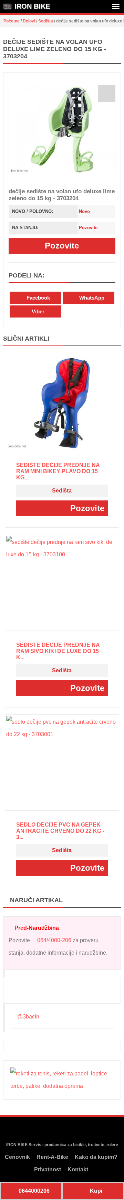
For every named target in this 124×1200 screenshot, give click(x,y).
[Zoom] (106, 93)
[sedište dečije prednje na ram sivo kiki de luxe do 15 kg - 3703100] (62, 582)
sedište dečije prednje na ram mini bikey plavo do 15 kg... (58, 471)
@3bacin (28, 1016)
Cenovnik (17, 1157)
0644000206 (33, 1191)
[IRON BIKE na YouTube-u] (74, 1130)
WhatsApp (91, 298)
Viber (37, 311)
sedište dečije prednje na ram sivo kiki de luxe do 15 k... (58, 651)
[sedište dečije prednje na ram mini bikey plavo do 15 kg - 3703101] (62, 403)
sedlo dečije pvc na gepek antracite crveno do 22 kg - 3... (60, 831)
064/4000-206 (54, 940)
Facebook (37, 298)
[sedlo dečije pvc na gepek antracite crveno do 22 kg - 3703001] (62, 762)
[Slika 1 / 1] (62, 129)
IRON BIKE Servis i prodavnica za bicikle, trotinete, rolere (62, 1144)
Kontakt (78, 1169)
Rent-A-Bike (52, 1157)
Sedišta (62, 491)
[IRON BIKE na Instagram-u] (61, 1130)
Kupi (95, 1191)
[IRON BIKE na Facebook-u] (48, 1130)
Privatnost (47, 1169)
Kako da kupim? (96, 1157)
